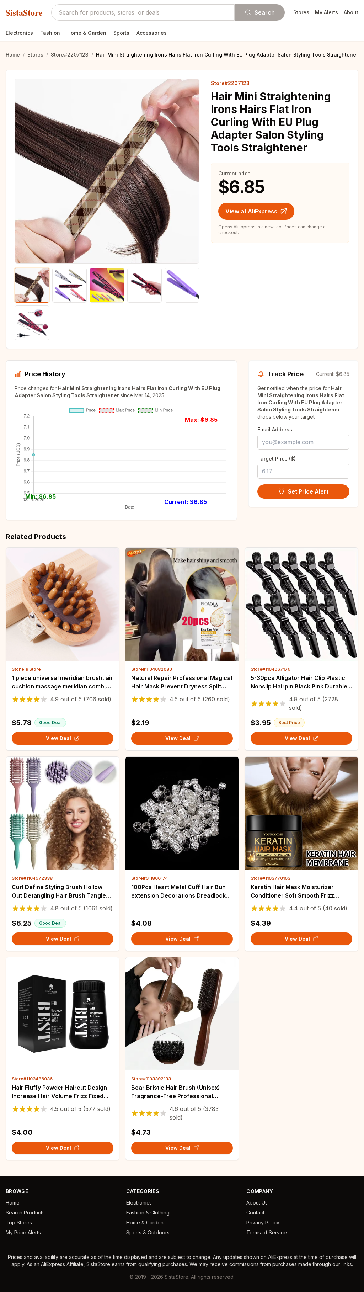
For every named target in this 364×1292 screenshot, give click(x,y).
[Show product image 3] (107, 285)
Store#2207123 (70, 55)
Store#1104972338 (32, 878)
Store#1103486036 (32, 1078)
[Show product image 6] (32, 322)
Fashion (50, 33)
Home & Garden (86, 33)
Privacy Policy (262, 1222)
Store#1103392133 (151, 1078)
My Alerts (326, 12)
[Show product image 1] (32, 285)
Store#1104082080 (151, 669)
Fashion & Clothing (148, 1212)
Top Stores (19, 1222)
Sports (121, 33)
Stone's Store (26, 669)
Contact (255, 1212)
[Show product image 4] (144, 285)
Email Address (274, 429)
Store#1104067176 (270, 669)
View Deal (58, 738)
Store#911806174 (149, 878)
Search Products (25, 1212)
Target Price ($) (276, 459)
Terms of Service (266, 1232)
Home (13, 55)
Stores (301, 12)
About (351, 12)
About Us (257, 1203)
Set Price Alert (308, 491)
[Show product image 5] (182, 285)
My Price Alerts (23, 1232)
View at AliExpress (251, 211)
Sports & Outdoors (148, 1232)
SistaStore (24, 12)
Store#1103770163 (270, 878)
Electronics (19, 33)
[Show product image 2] (69, 285)
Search (265, 12)
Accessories (151, 33)
